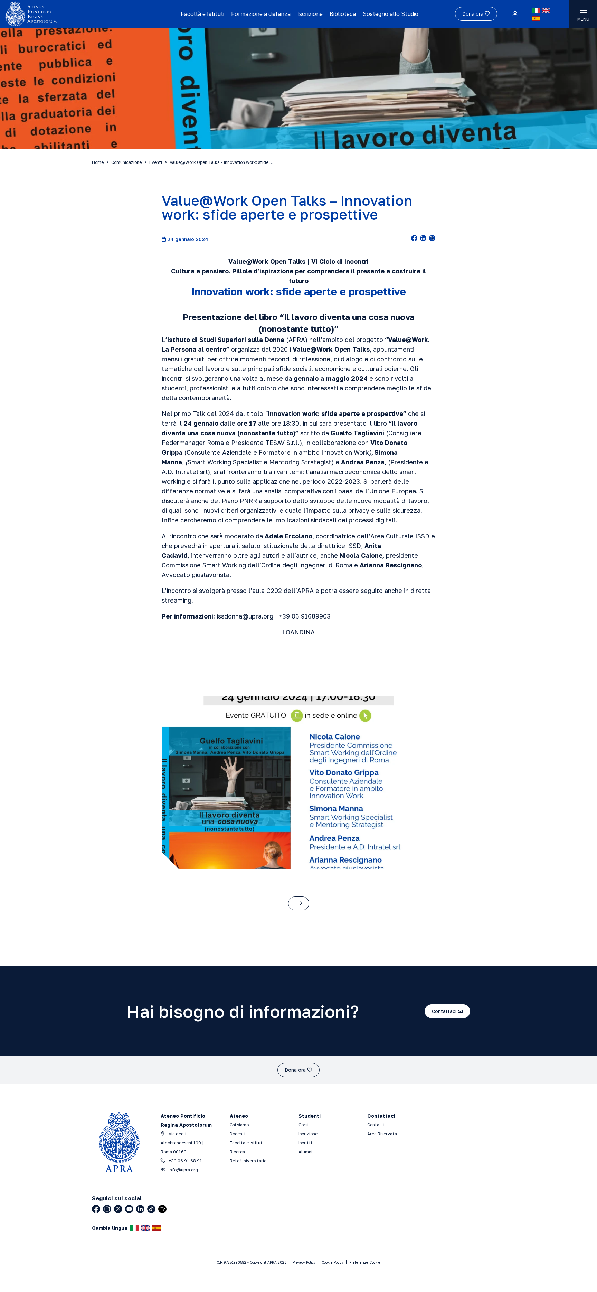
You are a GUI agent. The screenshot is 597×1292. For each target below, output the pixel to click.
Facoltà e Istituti (202, 13)
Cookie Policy (332, 1262)
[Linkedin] (140, 1209)
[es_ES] (536, 18)
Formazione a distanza (261, 13)
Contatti (376, 1124)
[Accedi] (514, 14)
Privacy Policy (304, 1262)
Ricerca (237, 1151)
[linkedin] (423, 239)
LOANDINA (298, 632)
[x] (432, 239)
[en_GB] (546, 10)
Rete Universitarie (248, 1160)
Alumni (305, 1151)
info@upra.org (183, 1169)
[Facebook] (96, 1209)
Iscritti (305, 1142)
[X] (118, 1209)
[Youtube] (129, 1209)
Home (98, 162)
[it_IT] (536, 10)
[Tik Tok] (151, 1209)
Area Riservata (382, 1133)
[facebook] (414, 239)
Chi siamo (239, 1124)
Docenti (237, 1133)
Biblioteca (343, 13)
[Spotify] (162, 1209)
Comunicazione (126, 162)
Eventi (155, 162)
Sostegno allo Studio (390, 13)
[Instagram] (107, 1209)
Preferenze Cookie (364, 1262)
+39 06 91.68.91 (185, 1160)
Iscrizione (310, 13)
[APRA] (75, 14)
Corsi (303, 1124)
